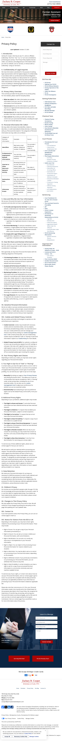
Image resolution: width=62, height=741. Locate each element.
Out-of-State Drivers (50, 262)
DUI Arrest (48, 82)
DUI (23, 7)
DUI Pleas (49, 158)
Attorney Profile (14, 7)
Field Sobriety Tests (50, 101)
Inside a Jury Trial (49, 163)
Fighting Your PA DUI (50, 84)
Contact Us (56, 7)
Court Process (47, 139)
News (41, 7)
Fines (46, 208)
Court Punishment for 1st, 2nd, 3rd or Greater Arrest (51, 199)
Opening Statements (52, 166)
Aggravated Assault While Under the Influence (52, 226)
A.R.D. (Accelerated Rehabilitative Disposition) (50, 152)
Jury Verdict (50, 191)
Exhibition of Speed (52, 161)
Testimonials (32, 7)
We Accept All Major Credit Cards (31, 672)
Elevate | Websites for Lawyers (50, 735)
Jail (45, 206)
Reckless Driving (51, 159)
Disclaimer (23, 688)
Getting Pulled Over (49, 99)
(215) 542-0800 (53, 3)
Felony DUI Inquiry (52, 222)
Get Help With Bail (19, 658)
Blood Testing (48, 124)
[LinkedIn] (9, 707)
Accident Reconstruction (51, 261)
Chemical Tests (47, 116)
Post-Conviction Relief (51, 259)
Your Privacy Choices (30, 375)
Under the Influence (50, 91)
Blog (48, 7)
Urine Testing (48, 126)
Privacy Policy (30, 688)
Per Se (46, 93)
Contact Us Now (55, 20)
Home (3, 7)
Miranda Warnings (50, 110)
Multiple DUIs (50, 220)
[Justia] (12, 707)
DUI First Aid (46, 79)
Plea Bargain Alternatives (52, 156)
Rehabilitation (51, 240)
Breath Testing (49, 123)
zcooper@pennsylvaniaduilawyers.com (13, 701)
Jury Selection (50, 164)
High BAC (49, 219)
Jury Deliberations (52, 189)
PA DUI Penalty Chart (43, 658)
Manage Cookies (30, 718)
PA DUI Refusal (49, 112)
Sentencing (46, 195)
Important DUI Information (47, 244)
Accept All (7, 736)
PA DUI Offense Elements (51, 86)
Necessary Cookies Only (20, 736)
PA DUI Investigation (50, 95)
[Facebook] (3, 707)
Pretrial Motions (51, 145)
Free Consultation (54, 2)
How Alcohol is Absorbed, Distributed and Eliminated (51, 129)
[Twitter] (6, 707)
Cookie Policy (22, 338)
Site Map (37, 688)
